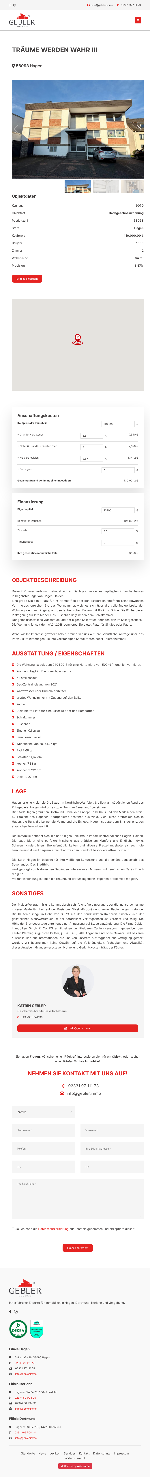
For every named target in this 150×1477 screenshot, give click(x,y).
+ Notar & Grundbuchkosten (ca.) (37, 446)
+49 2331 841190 (31, 1017)
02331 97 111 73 (130, 5)
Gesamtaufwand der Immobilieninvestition (44, 480)
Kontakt (84, 1453)
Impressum (121, 1453)
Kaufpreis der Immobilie (32, 423)
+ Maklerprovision (28, 457)
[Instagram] (14, 5)
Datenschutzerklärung (53, 1229)
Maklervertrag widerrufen (75, 1466)
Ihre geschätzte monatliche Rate (37, 553)
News (42, 1453)
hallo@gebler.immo (80, 1028)
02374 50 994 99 (25, 1397)
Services (70, 1453)
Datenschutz (101, 1453)
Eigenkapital (25, 509)
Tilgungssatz (25, 541)
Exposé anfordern (27, 278)
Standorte (28, 1453)
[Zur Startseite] (22, 20)
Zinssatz (22, 530)
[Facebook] (10, 5)
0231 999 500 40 (25, 1432)
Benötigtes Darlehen (29, 520)
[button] (139, 129)
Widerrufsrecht (75, 1458)
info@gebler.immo (102, 5)
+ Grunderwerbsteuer (30, 434)
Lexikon (55, 1453)
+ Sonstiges (24, 469)
